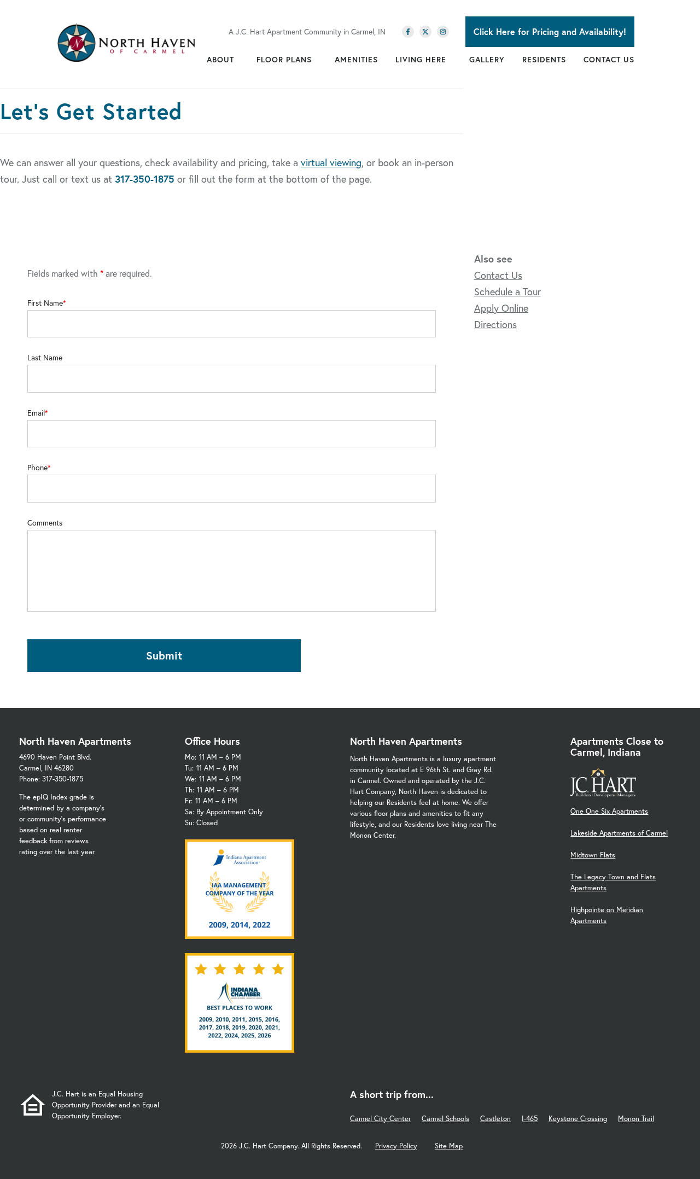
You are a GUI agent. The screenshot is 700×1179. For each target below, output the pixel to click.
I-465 (530, 1118)
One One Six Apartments (609, 811)
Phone (37, 467)
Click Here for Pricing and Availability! (550, 31)
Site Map (449, 1146)
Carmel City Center (380, 1118)
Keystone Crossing (578, 1118)
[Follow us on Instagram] (443, 32)
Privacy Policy (396, 1146)
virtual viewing (331, 162)
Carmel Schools (445, 1118)
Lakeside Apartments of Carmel (619, 833)
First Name (45, 303)
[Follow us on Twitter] (425, 32)
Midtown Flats (592, 855)
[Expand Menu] (239, 59)
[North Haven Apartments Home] (126, 42)
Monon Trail (636, 1118)
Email (36, 413)
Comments (44, 523)
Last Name (44, 358)
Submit (164, 655)
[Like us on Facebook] (408, 32)
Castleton (495, 1118)
